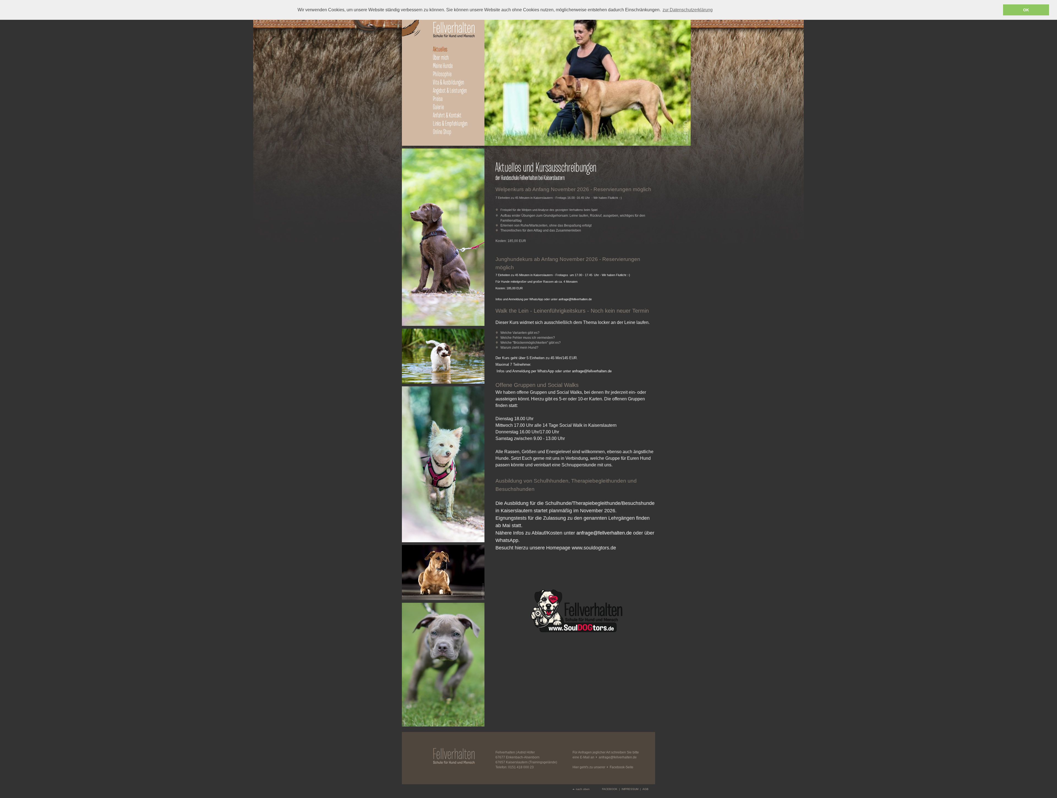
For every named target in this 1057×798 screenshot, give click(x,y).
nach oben (583, 789)
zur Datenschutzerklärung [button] (688, 9)
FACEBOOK (609, 789)
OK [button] (1026, 10)
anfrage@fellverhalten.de (575, 299)
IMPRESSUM (630, 789)
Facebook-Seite (621, 767)
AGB (645, 789)
